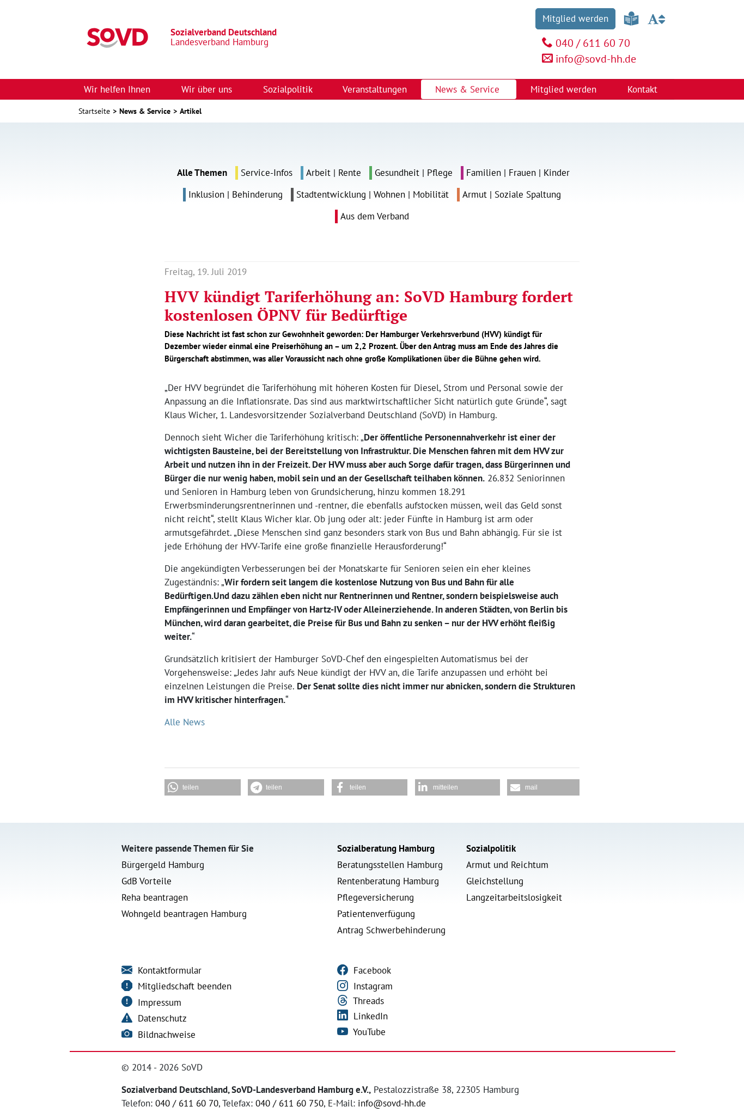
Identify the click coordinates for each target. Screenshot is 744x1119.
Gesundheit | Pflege (414, 173)
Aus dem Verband (374, 216)
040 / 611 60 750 (289, 1103)
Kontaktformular (168, 970)
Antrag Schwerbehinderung (391, 930)
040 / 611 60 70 (593, 43)
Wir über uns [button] (208, 89)
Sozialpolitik (491, 848)
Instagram (372, 986)
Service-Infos (266, 173)
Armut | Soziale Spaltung (511, 194)
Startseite (94, 111)
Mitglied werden (575, 19)
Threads (367, 1001)
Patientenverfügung (376, 914)
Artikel (191, 111)
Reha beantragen (154, 897)
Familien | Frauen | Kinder (518, 173)
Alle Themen (202, 173)
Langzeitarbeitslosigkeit (514, 897)
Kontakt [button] (643, 89)
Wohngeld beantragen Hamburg (184, 914)
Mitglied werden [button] (564, 89)
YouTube (368, 1032)
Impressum (158, 1002)
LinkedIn (369, 1016)
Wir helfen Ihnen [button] (118, 89)
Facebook (371, 970)
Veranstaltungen (375, 89)
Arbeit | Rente (333, 173)
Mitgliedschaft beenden (183, 986)
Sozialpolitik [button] (289, 89)
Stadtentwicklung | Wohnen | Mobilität (372, 194)
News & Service (144, 111)
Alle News (184, 722)
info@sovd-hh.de (596, 59)
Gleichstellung (494, 881)
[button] (202, 787)
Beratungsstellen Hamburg (390, 865)
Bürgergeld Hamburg (162, 865)
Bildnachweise (165, 1035)
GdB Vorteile (146, 881)
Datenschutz (161, 1018)
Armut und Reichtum (507, 865)
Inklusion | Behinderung (235, 194)
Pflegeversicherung (375, 897)
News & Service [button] (468, 89)
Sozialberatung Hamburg (386, 848)
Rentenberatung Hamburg (388, 881)
